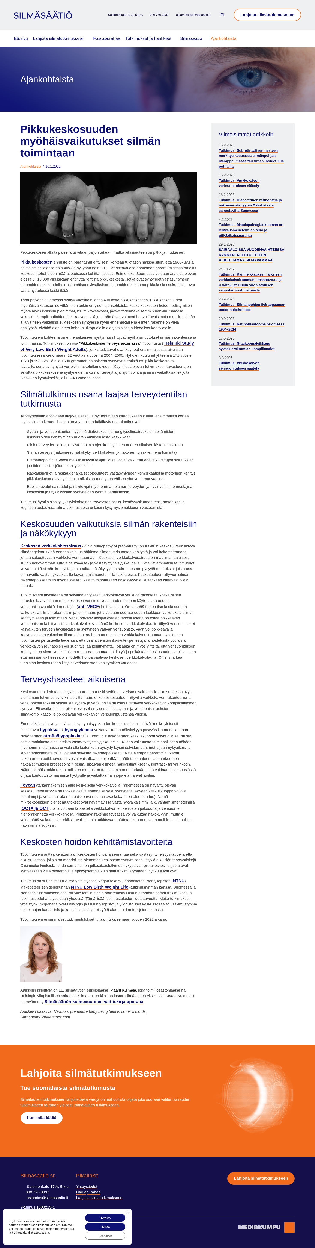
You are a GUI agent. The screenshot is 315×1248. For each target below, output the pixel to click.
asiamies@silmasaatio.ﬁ (192, 15)
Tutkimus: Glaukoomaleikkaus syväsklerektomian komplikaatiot (247, 346)
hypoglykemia (79, 729)
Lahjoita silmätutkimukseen (267, 14)
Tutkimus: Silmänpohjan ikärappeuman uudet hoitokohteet (252, 307)
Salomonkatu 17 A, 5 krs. (125, 15)
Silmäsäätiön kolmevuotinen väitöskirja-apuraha (94, 1001)
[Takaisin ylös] (289, 1227)
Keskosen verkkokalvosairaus (50, 546)
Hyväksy (105, 1217)
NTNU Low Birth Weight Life (99, 887)
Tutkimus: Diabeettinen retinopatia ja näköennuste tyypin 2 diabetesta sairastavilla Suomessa (250, 205)
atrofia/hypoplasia (62, 736)
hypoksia (49, 729)
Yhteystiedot (86, 1186)
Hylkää (105, 1226)
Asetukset (105, 1235)
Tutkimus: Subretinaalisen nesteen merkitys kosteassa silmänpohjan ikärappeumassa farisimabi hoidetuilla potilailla (251, 158)
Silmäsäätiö (191, 38)
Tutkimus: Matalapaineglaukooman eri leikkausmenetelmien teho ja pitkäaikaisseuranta (251, 230)
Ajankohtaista (223, 38)
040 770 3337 (159, 15)
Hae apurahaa (106, 38)
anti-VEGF (88, 606)
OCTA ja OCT (35, 808)
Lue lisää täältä (42, 1117)
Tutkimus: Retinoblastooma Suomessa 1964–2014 (251, 327)
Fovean (27, 785)
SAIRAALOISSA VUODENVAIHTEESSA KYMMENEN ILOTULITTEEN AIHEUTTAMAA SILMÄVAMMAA (251, 255)
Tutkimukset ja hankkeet (148, 38)
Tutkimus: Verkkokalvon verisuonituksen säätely (239, 183)
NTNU (178, 880)
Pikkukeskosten (36, 262)
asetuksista (41, 1232)
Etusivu (21, 38)
